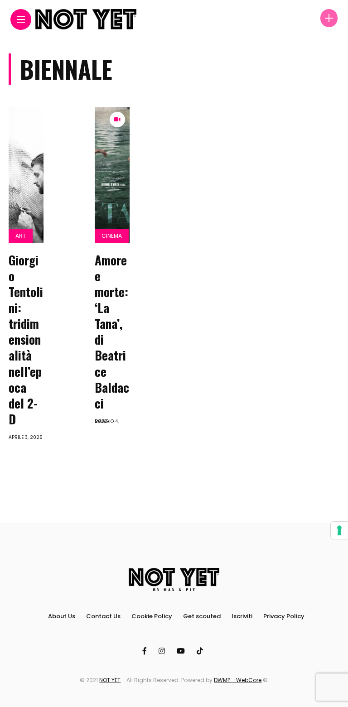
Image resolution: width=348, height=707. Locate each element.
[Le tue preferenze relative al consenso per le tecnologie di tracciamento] (339, 530)
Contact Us (103, 616)
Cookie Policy (151, 616)
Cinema (112, 236)
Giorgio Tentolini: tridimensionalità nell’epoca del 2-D (26, 339)
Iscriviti (242, 616)
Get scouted (202, 616)
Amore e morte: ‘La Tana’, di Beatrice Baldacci (112, 331)
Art (20, 236)
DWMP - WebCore (237, 680)
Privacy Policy (283, 616)
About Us (61, 616)
